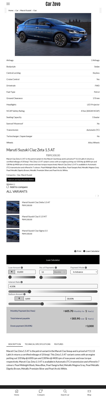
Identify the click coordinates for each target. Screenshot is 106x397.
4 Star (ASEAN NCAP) (90, 111)
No (98, 123)
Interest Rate (14, 282)
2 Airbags (95, 60)
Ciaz (35, 10)
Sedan (97, 66)
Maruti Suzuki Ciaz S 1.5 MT (34, 216)
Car (16, 10)
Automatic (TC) (93, 130)
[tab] (14, 344)
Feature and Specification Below (21, 179)
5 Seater (96, 117)
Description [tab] (14, 344)
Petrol (97, 92)
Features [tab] (58, 344)
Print (79, 251)
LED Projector (93, 104)
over (82, 318)
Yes (98, 79)
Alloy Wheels (94, 142)
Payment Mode (77, 267)
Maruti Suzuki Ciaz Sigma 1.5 (35, 230)
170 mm (96, 98)
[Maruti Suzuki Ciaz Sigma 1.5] (12, 235)
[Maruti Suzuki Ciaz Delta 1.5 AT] (12, 207)
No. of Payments (46, 267)
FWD (97, 85)
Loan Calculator (93, 251)
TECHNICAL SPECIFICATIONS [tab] (37, 344)
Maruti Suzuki (25, 10)
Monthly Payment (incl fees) (22, 311)
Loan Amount (14, 267)
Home (11, 10)
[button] (95, 195)
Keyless (96, 73)
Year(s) (91, 311)
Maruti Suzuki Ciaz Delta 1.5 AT (36, 202)
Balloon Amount (15, 294)
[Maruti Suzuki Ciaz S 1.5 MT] (12, 221)
